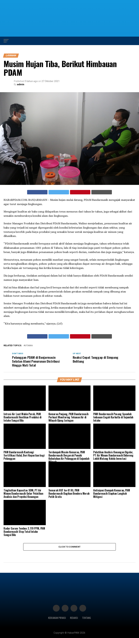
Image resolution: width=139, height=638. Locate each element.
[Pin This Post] (80, 192)
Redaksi (74, 618)
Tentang (86, 618)
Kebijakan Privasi (57, 618)
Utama (29, 346)
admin (20, 84)
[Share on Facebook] (37, 192)
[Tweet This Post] (58, 192)
